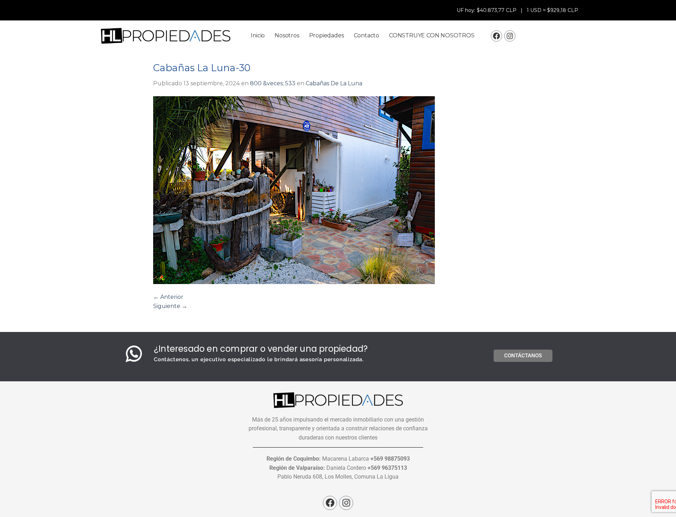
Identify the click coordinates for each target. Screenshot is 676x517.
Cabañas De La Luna (334, 83)
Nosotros (287, 35)
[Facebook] (496, 36)
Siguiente (170, 306)
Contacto (366, 35)
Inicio (258, 35)
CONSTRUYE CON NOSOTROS (432, 35)
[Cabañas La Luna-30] (338, 190)
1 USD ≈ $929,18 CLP (552, 10)
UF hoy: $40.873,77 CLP (487, 10)
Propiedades (326, 35)
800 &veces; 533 (272, 83)
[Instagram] (509, 36)
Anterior (168, 297)
